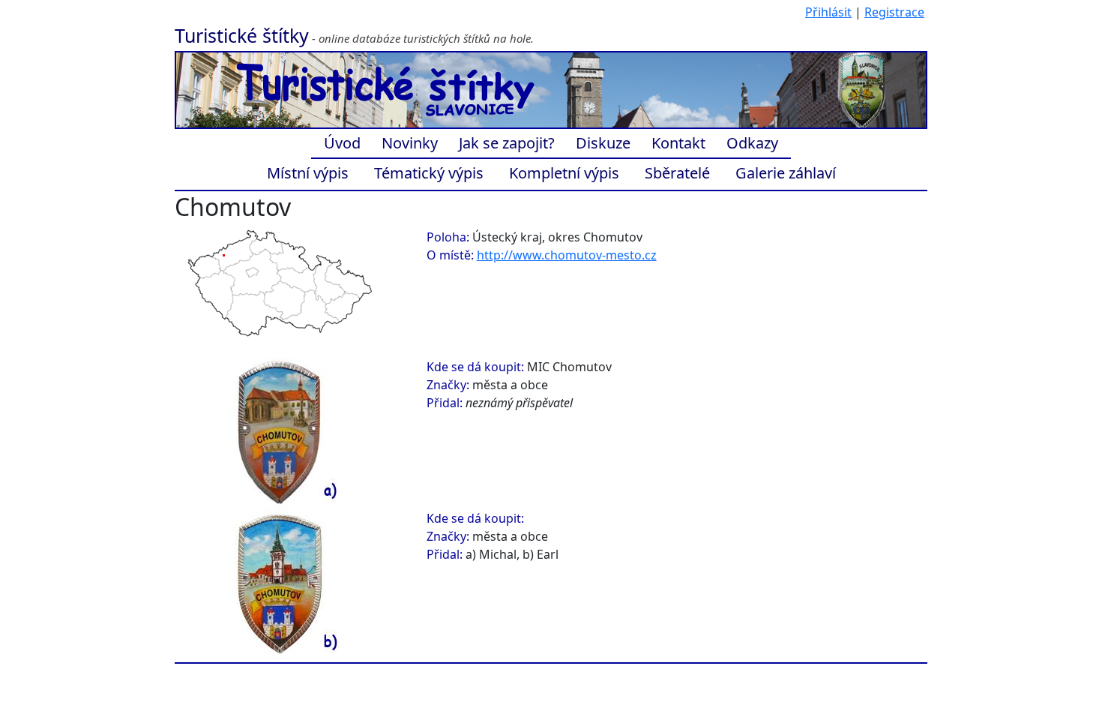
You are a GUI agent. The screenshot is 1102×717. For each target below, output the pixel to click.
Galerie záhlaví (785, 173)
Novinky (410, 143)
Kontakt (678, 143)
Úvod (342, 143)
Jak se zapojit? (507, 143)
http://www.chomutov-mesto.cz (567, 255)
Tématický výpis (429, 173)
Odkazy (752, 143)
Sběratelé (677, 173)
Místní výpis (308, 173)
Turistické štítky (242, 35)
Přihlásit (828, 12)
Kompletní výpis (564, 173)
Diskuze (603, 143)
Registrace (894, 12)
